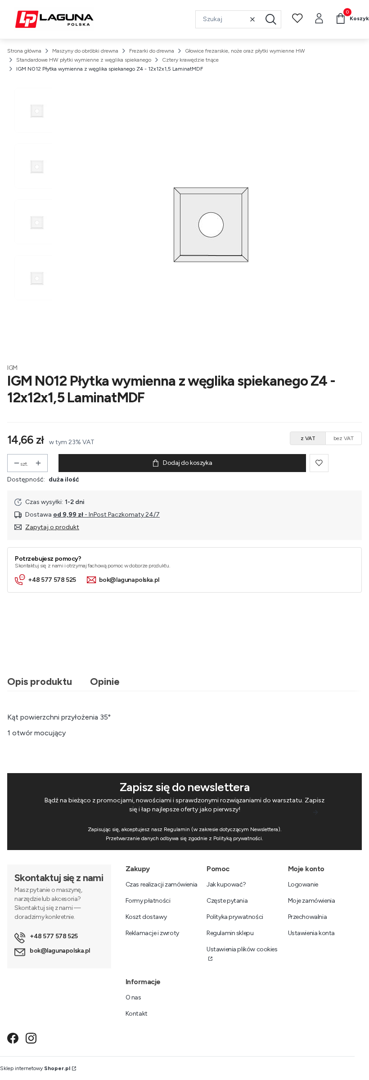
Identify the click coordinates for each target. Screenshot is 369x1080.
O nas (133, 997)
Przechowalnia (307, 917)
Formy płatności (148, 900)
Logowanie (303, 884)
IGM (12, 368)
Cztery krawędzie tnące (190, 60)
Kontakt (137, 1013)
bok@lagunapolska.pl (129, 580)
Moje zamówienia (311, 900)
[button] (271, 19)
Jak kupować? (226, 884)
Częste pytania (227, 900)
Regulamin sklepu (230, 933)
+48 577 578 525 (52, 580)
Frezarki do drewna (151, 51)
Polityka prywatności (235, 917)
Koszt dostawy (146, 917)
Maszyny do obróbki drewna (85, 51)
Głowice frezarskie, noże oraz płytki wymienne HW (245, 51)
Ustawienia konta (311, 933)
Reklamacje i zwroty (152, 933)
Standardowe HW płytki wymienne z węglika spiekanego (83, 60)
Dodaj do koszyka (187, 463)
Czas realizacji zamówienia (162, 884)
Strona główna (24, 51)
